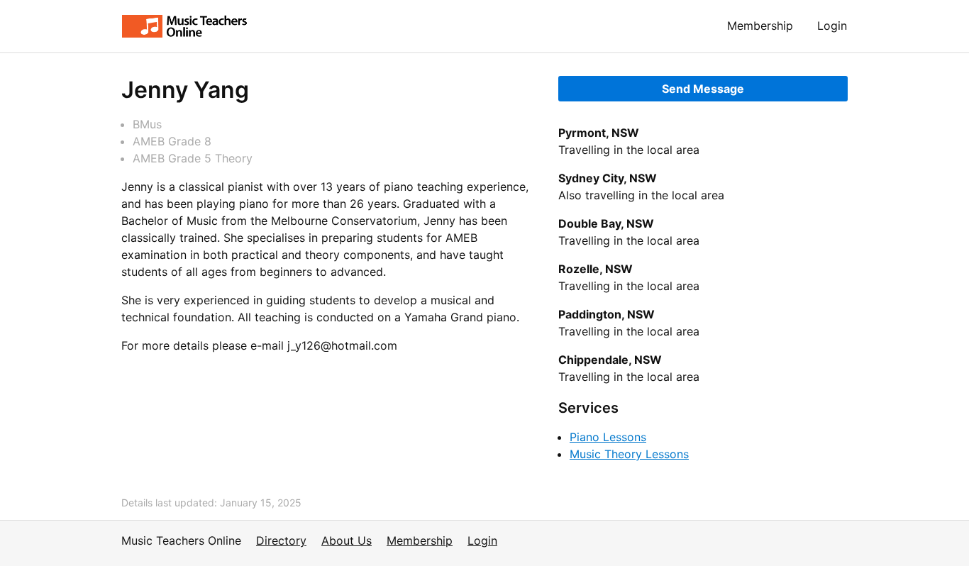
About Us (346, 540)
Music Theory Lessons (629, 454)
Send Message (703, 89)
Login (832, 25)
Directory (281, 540)
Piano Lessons (608, 437)
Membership (760, 25)
